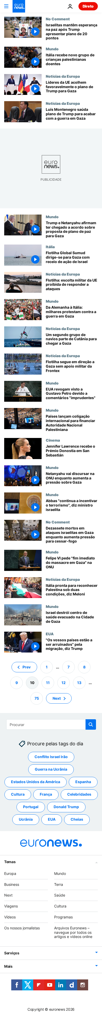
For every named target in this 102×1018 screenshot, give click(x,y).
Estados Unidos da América (35, 782)
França (46, 794)
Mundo (52, 49)
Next (57, 698)
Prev (26, 667)
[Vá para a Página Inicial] (19, 6)
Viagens (11, 906)
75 (37, 698)
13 (79, 682)
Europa (10, 873)
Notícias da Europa (63, 76)
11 (48, 682)
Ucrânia (26, 819)
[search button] (91, 724)
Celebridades (79, 794)
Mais (8, 966)
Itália (50, 247)
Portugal (30, 807)
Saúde (59, 895)
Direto (88, 6)
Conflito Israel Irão (51, 757)
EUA (50, 634)
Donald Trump (66, 807)
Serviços (11, 953)
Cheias (77, 819)
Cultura (18, 794)
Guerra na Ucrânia (51, 769)
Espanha (83, 782)
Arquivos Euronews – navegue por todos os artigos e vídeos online (73, 932)
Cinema (53, 440)
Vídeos (10, 917)
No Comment (58, 19)
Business (11, 884)
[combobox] (51, 724)
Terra (58, 884)
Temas (10, 861)
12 (63, 682)
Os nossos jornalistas (22, 928)
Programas (63, 917)
